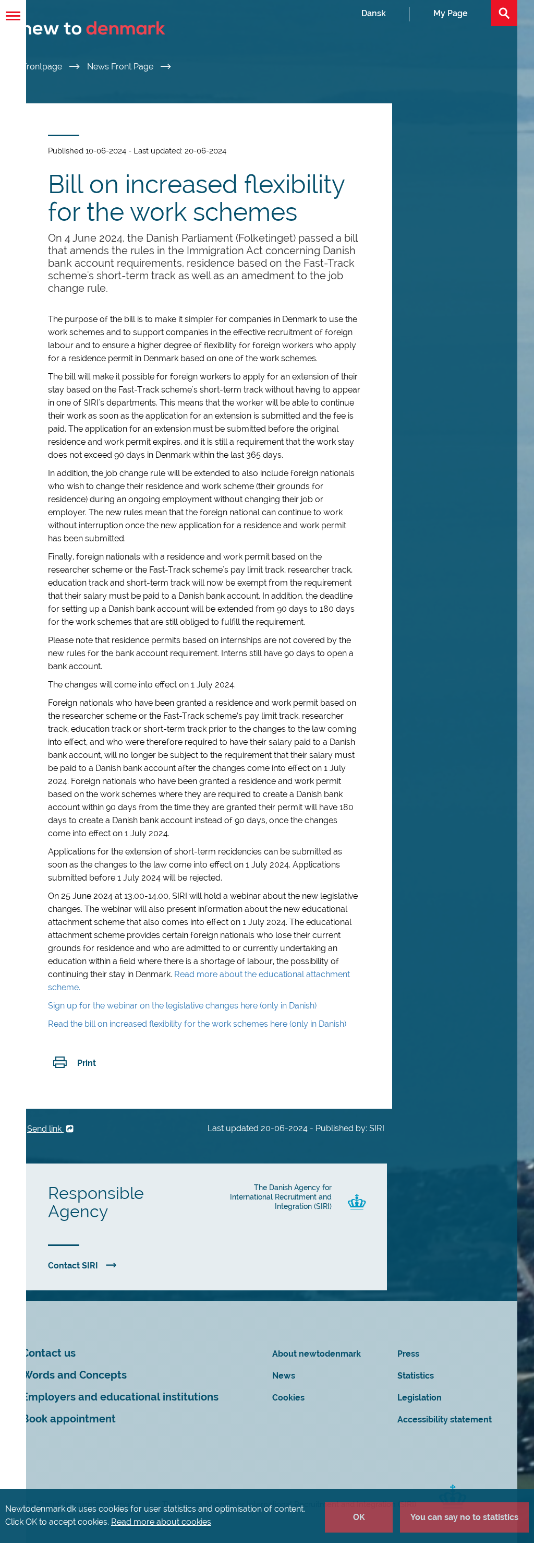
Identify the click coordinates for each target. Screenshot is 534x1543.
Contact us (49, 1353)
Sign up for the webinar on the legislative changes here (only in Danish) (182, 1006)
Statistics (415, 1376)
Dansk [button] (373, 13)
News (283, 1376)
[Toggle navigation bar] (13, 16)
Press (408, 1354)
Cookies (288, 1398)
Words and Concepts (74, 1375)
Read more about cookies (161, 1522)
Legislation (419, 1398)
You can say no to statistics (464, 1517)
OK (359, 1517)
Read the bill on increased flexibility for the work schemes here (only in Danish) (197, 1024)
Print (86, 1063)
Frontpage (43, 67)
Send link (45, 1129)
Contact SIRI (73, 1266)
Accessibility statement (444, 1420)
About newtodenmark (316, 1354)
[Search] (504, 13)
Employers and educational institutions (120, 1397)
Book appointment (69, 1419)
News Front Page (121, 67)
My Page (450, 13)
